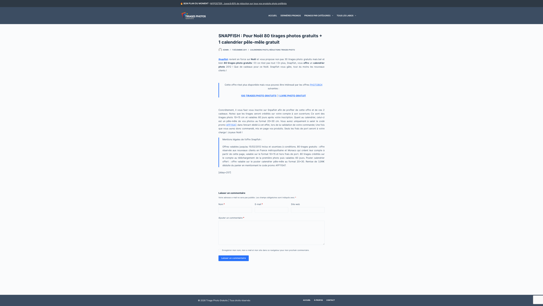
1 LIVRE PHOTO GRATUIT (292, 95)
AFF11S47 (231, 124)
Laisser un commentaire (233, 258)
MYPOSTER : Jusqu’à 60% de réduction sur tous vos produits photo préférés (248, 3)
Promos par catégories (317, 15)
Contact (330, 300)
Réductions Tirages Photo (282, 50)
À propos (318, 300)
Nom (221, 204)
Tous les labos (345, 15)
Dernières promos (291, 15)
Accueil (272, 15)
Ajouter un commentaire (231, 217)
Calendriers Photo (259, 50)
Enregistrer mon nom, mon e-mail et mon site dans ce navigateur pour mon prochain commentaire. (265, 250)
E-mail (259, 204)
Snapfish (223, 59)
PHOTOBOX (316, 84)
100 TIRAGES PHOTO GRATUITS (258, 95)
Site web (295, 204)
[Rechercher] (362, 16)
